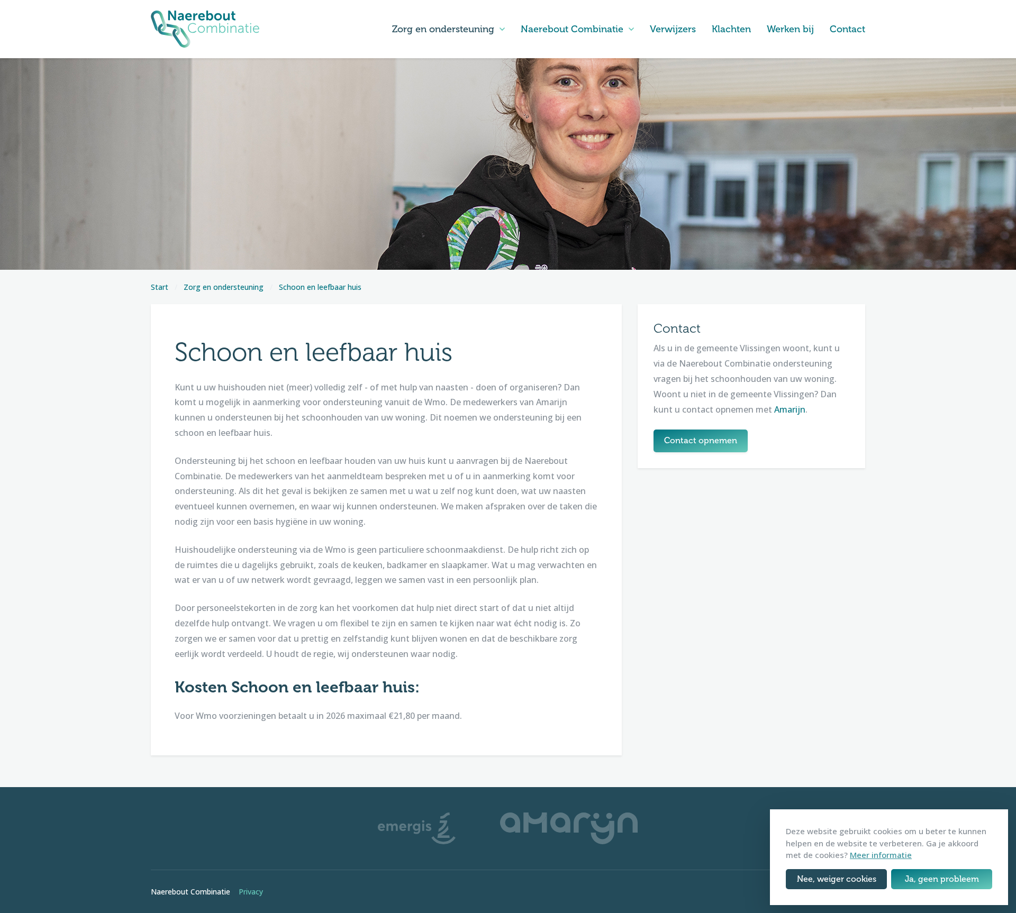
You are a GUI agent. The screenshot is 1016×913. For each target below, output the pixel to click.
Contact (847, 29)
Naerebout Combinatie (572, 29)
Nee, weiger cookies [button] (836, 879)
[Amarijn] (569, 827)
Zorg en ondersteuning (443, 29)
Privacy (251, 892)
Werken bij (790, 29)
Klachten (731, 29)
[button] (502, 29)
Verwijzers (673, 29)
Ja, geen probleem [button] (942, 879)
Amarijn (789, 409)
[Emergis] (417, 827)
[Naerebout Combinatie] (205, 29)
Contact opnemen (700, 440)
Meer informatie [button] (881, 855)
